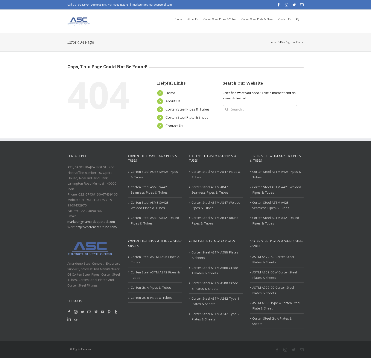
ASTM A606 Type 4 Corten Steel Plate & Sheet (276, 305)
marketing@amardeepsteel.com (152, 4)
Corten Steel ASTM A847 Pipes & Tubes (216, 174)
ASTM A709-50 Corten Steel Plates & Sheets (273, 290)
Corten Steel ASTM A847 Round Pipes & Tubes (215, 220)
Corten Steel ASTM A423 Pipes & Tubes (276, 174)
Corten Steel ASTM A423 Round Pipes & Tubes (275, 220)
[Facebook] (69, 312)
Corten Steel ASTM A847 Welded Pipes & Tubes (216, 205)
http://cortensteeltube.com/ (96, 227)
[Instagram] (76, 312)
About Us (173, 101)
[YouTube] (102, 312)
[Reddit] (76, 319)
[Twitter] (82, 312)
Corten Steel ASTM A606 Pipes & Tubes (155, 259)
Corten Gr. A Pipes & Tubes (151, 287)
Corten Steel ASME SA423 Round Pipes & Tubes (155, 220)
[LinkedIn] (69, 319)
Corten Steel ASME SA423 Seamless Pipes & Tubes (150, 189)
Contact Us (174, 125)
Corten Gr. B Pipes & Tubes (151, 297)
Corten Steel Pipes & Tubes (188, 109)
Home (170, 93)
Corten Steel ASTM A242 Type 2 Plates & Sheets (215, 316)
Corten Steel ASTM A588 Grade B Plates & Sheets (215, 285)
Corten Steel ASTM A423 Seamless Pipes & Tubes (270, 205)
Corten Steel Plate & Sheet (187, 117)
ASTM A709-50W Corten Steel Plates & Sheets (274, 275)
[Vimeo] (95, 312)
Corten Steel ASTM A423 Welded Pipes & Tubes (276, 189)
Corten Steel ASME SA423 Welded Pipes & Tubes (150, 205)
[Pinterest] (109, 312)
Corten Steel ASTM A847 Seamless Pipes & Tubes (210, 189)
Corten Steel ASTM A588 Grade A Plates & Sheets (215, 270)
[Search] (297, 19)
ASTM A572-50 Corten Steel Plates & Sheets (273, 259)
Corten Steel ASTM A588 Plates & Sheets (215, 255)
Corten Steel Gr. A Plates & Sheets (272, 321)
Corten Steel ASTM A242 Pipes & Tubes (155, 275)
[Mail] (89, 312)
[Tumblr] (115, 312)
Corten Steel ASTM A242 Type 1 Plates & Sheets (215, 301)
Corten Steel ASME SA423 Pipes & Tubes (154, 174)
